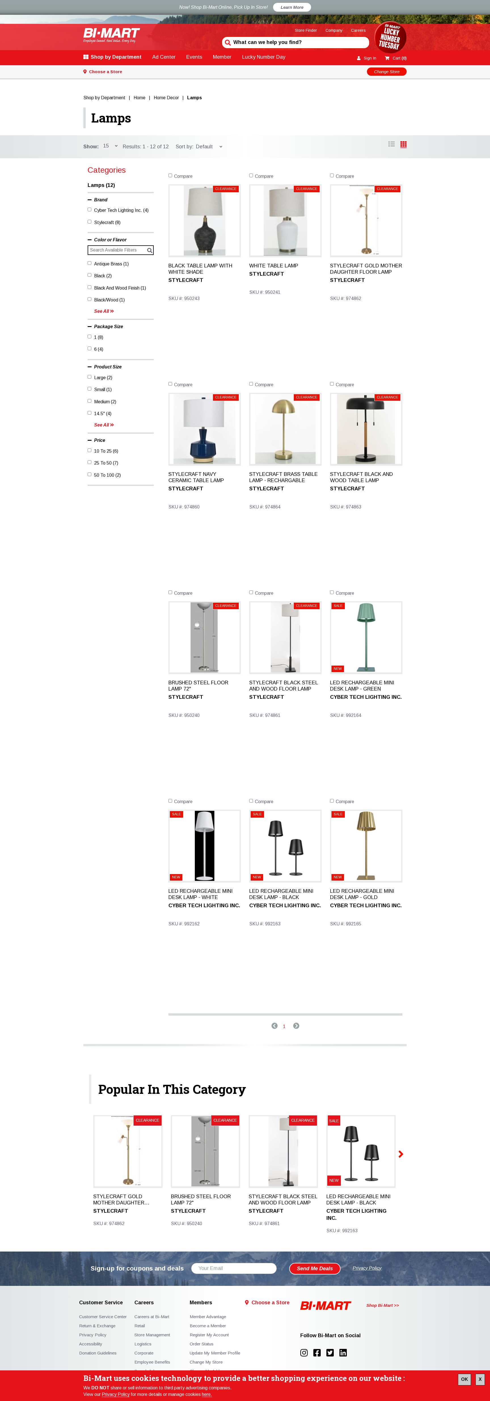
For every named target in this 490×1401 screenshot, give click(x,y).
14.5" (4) (102, 413)
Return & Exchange (97, 1325)
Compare (183, 176)
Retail (139, 1325)
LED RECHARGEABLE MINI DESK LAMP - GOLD (362, 894)
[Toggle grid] (391, 145)
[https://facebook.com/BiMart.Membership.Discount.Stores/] (319, 1353)
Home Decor (166, 97)
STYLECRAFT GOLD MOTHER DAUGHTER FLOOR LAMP (366, 269)
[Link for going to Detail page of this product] (205, 220)
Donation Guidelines (98, 1353)
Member (222, 57)
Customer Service (101, 1302)
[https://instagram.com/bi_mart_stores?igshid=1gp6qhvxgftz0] (306, 1353)
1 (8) (98, 337)
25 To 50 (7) (106, 463)
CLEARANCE (225, 189)
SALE (338, 606)
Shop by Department (116, 57)
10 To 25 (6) (106, 451)
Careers (358, 30)
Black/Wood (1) (109, 299)
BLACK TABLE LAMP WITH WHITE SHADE (200, 269)
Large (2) (103, 377)
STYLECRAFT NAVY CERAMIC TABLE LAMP (196, 477)
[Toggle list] (403, 145)
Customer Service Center (103, 1316)
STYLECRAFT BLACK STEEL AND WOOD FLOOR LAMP (283, 686)
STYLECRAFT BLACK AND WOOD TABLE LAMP (361, 477)
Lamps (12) (101, 185)
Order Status (202, 1343)
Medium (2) (105, 401)
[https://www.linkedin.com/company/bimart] (344, 1353)
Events (194, 57)
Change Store (387, 71)
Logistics (142, 1343)
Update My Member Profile (215, 1353)
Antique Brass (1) (111, 263)
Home (139, 97)
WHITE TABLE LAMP (273, 266)
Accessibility (90, 1343)
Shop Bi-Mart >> (382, 1305)
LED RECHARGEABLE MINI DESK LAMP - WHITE (200, 894)
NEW (338, 669)
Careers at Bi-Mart (151, 1316)
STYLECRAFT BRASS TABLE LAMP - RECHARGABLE (283, 477)
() (400, 58)
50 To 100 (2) (107, 475)
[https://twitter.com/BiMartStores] (332, 1353)
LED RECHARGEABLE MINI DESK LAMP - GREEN (362, 686)
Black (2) (103, 275)
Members (201, 1302)
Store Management (152, 1334)
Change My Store (206, 1362)
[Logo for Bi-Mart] (111, 35)
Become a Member (208, 1325)
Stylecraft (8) (107, 222)
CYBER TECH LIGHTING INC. (366, 697)
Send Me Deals (315, 1268)
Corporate (143, 1353)
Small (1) (103, 389)
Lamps (111, 117)
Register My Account (209, 1334)
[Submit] (227, 42)
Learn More (292, 7)
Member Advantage (208, 1316)
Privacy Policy (116, 1394)
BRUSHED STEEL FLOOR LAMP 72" (198, 686)
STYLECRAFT (185, 280)
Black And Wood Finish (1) (120, 288)
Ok (464, 1379)
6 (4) (98, 349)
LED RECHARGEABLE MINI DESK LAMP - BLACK (281, 894)
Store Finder (306, 30)
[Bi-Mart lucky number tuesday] (390, 38)
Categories (107, 170)
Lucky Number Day (263, 57)
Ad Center (164, 57)
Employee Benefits (152, 1362)
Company (334, 30)
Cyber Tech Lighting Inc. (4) (121, 210)
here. (207, 1394)
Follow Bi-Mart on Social (330, 1335)
